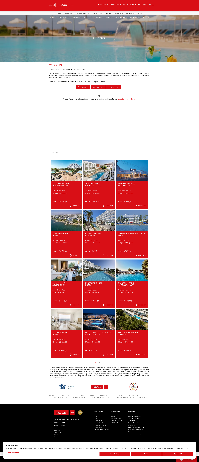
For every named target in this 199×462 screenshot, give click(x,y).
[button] (150, 4)
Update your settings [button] (126, 99)
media (113, 4)
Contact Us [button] (98, 420)
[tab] (99, 152)
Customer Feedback (134, 416)
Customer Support (134, 418)
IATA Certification (116, 422)
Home (96, 416)
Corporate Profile (100, 425)
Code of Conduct (116, 420)
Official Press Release (102, 429)
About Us (98, 418)
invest (107, 4)
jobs (133, 4)
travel (100, 4)
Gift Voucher (99, 427)
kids (144, 4)
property (126, 4)
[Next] (114, 363)
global (139, 4)
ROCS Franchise (100, 422)
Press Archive (99, 431)
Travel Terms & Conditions (136, 427)
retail (119, 4)
